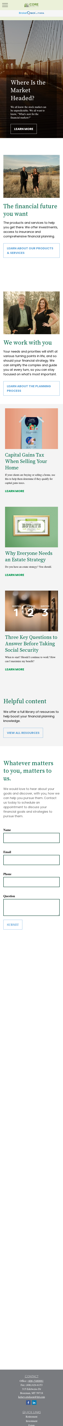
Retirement (31, 1416)
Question (9, 896)
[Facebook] (28, 1402)
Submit (13, 924)
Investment (31, 1421)
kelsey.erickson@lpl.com (31, 1397)
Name (7, 830)
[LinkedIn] (34, 1402)
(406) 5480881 (36, 1381)
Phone (7, 874)
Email (7, 852)
